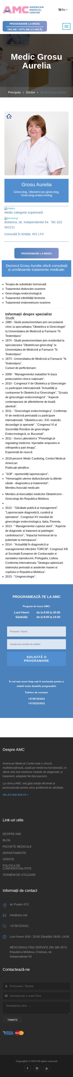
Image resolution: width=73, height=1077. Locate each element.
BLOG (6, 840)
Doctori (30, 92)
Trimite (12, 1020)
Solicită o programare (36, 658)
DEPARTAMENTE (14, 852)
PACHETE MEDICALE (17, 846)
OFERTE (8, 859)
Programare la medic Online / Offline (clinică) (24, 26)
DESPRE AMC (12, 833)
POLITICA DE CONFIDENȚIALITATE (17, 867)
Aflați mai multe (14, 794)
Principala (14, 92)
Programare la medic (36, 253)
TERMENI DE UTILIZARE (19, 874)
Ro (63, 9)
